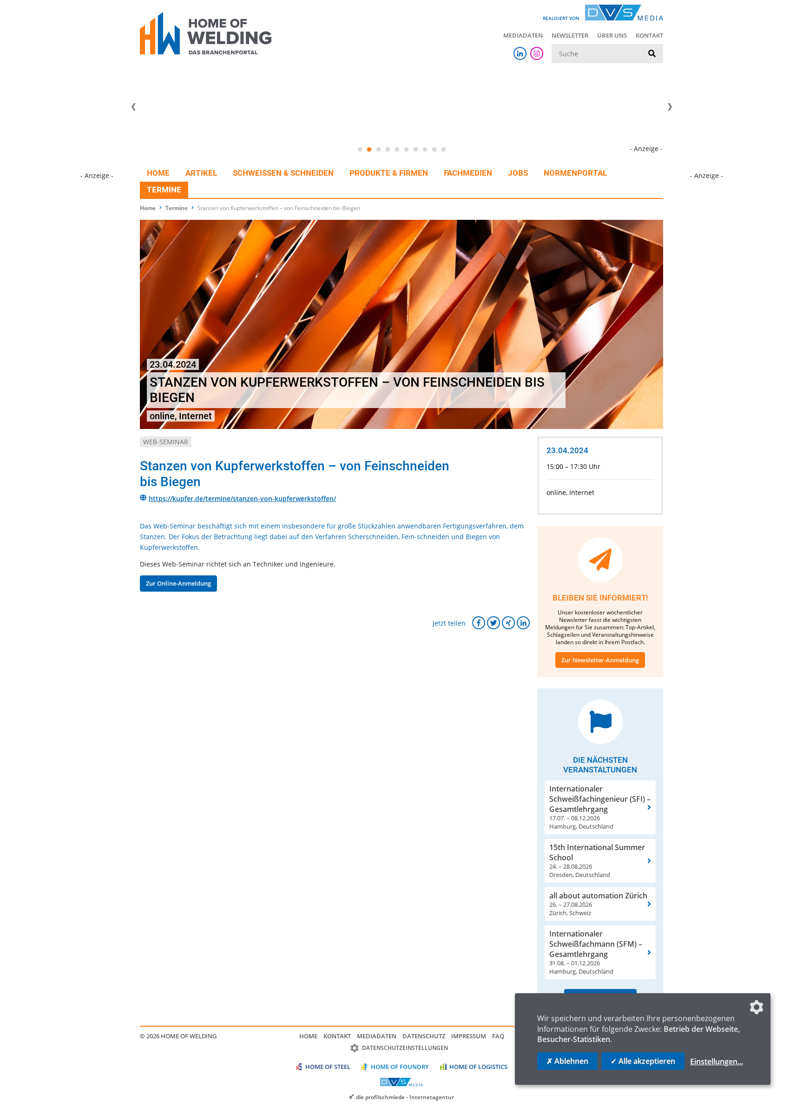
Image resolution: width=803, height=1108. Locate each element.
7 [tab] (415, 149)
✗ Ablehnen (567, 1061)
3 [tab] (378, 149)
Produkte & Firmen (388, 173)
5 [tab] (397, 149)
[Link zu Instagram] (536, 53)
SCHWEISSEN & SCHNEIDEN (283, 173)
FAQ (498, 1036)
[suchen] (652, 54)
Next (669, 107)
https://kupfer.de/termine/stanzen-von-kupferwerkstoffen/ (242, 498)
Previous (133, 107)
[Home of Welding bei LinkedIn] (520, 53)
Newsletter (570, 35)
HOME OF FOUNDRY (400, 1066)
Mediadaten (523, 35)
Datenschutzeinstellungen (405, 1048)
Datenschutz (423, 1036)
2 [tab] (369, 149)
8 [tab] (424, 149)
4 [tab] (387, 149)
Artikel (201, 173)
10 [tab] (443, 149)
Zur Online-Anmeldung (178, 583)
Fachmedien (468, 173)
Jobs (518, 173)
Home (158, 173)
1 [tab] (359, 149)
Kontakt (649, 35)
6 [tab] (406, 149)
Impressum (468, 1036)
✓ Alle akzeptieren (643, 1061)
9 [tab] (434, 149)
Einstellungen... (716, 1061)
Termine (164, 189)
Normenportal (575, 173)
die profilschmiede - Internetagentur (405, 1097)
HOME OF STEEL (327, 1066)
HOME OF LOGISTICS (478, 1066)
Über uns (612, 35)
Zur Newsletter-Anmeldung (600, 660)
